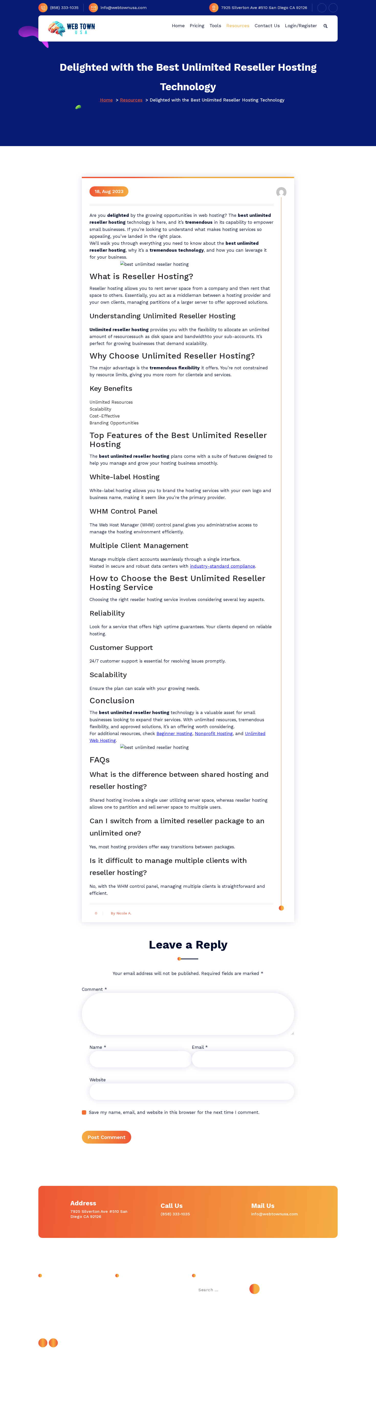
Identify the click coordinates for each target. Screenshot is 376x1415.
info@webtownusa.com (124, 7)
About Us (129, 1288)
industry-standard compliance (222, 566)
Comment (94, 989)
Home (106, 100)
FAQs (125, 1311)
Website (98, 1079)
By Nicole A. (121, 913)
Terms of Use (133, 1334)
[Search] (254, 1289)
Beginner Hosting (174, 733)
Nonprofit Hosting (214, 733)
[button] (325, 25)
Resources (131, 100)
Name (98, 1047)
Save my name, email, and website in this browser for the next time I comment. (174, 1112)
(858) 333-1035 (64, 7)
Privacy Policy (133, 1322)
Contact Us (131, 1299)
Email (200, 1047)
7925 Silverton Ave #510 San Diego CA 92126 (264, 7)
